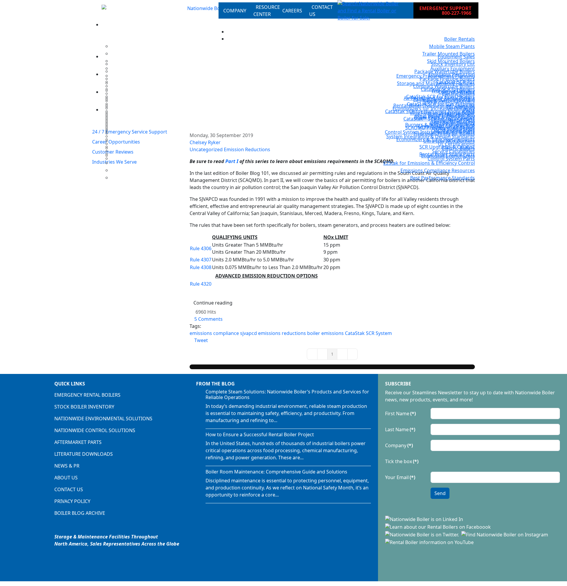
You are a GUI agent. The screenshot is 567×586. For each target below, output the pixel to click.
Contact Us (68, 489)
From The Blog (215, 383)
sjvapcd (248, 333)
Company (399, 445)
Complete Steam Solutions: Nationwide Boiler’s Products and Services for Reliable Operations (287, 394)
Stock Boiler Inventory (84, 406)
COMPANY (234, 10)
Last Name (400, 429)
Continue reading (212, 302)
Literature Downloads (83, 454)
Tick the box (401, 461)
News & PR (66, 466)
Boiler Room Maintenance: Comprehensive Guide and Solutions (276, 471)
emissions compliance (214, 333)
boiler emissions (325, 333)
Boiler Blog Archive (79, 513)
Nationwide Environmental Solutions (103, 418)
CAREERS (292, 10)
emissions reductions (282, 333)
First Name (400, 413)
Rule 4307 (200, 259)
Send (440, 493)
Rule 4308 (200, 267)
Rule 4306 (200, 248)
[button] (370, 10)
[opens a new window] (424, 519)
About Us (66, 477)
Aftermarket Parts (78, 442)
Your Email (400, 477)
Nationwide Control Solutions (94, 430)
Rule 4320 (200, 284)
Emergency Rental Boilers (87, 395)
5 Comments (208, 319)
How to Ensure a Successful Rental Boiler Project (260, 434)
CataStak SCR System (368, 333)
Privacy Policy (72, 501)
